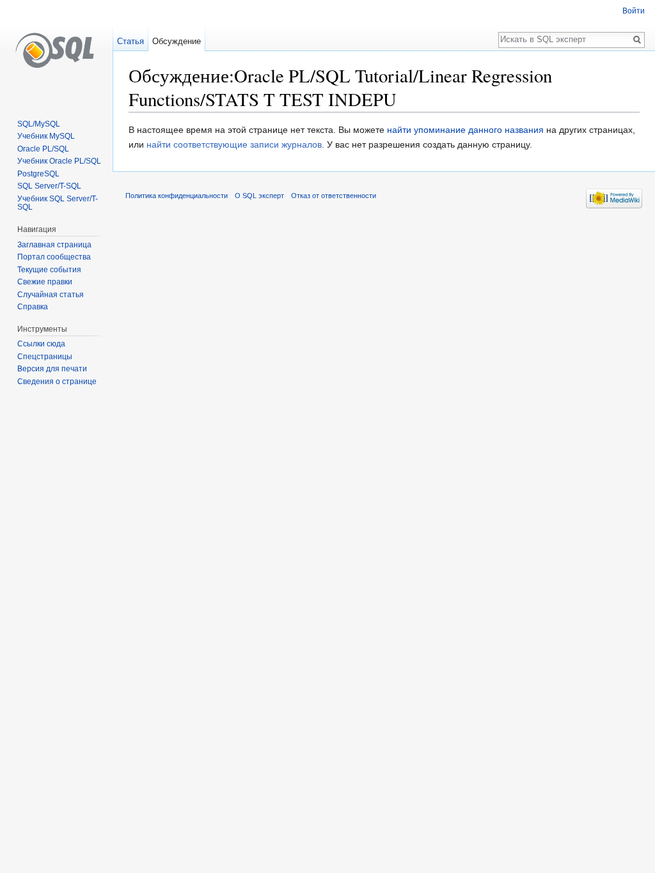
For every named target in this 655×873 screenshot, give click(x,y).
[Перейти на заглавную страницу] (56, 51)
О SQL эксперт (259, 195)
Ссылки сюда (41, 343)
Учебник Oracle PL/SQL (59, 161)
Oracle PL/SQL (43, 148)
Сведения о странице (57, 381)
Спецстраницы (44, 356)
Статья (130, 41)
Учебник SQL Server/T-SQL (57, 203)
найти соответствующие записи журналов (234, 144)
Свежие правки (44, 281)
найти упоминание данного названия (465, 130)
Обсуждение (176, 41)
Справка (32, 306)
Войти (633, 10)
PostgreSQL (38, 173)
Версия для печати (52, 368)
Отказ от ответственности (333, 195)
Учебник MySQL (46, 136)
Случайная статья (50, 294)
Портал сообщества (54, 256)
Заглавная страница (54, 244)
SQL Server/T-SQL (49, 186)
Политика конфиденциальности (176, 195)
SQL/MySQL (38, 124)
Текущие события (49, 269)
